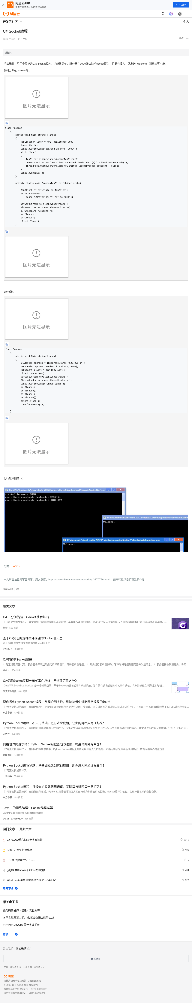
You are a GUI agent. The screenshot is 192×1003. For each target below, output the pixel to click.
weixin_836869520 (13, 818)
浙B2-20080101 (39, 988)
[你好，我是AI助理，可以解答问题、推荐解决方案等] (171, 14)
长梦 (5, 627)
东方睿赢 (7, 712)
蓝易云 (6, 670)
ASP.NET (18, 566)
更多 (5, 934)
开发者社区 (15, 967)
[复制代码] (7, 124)
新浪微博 (21, 948)
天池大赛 (27, 967)
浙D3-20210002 (37, 993)
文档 (6, 967)
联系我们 (96, 959)
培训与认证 (39, 967)
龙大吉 (6, 733)
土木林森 (7, 776)
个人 (186, 21)
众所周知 (7, 754)
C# (17, 589)
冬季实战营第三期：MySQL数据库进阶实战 (28, 917)
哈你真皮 (7, 648)
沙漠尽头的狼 (9, 691)
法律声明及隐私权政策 (15, 980)
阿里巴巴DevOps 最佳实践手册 (21, 924)
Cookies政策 (34, 980)
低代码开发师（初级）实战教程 (21, 910)
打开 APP (181, 5)
